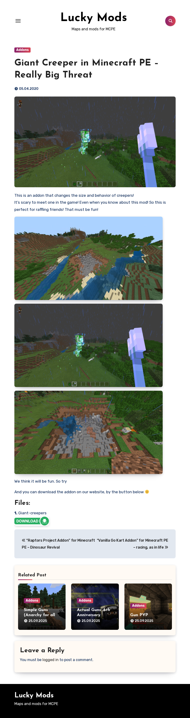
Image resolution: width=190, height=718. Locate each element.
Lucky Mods (93, 18)
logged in (50, 660)
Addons (22, 50)
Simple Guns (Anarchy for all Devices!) (39, 615)
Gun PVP (139, 615)
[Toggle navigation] (18, 21)
